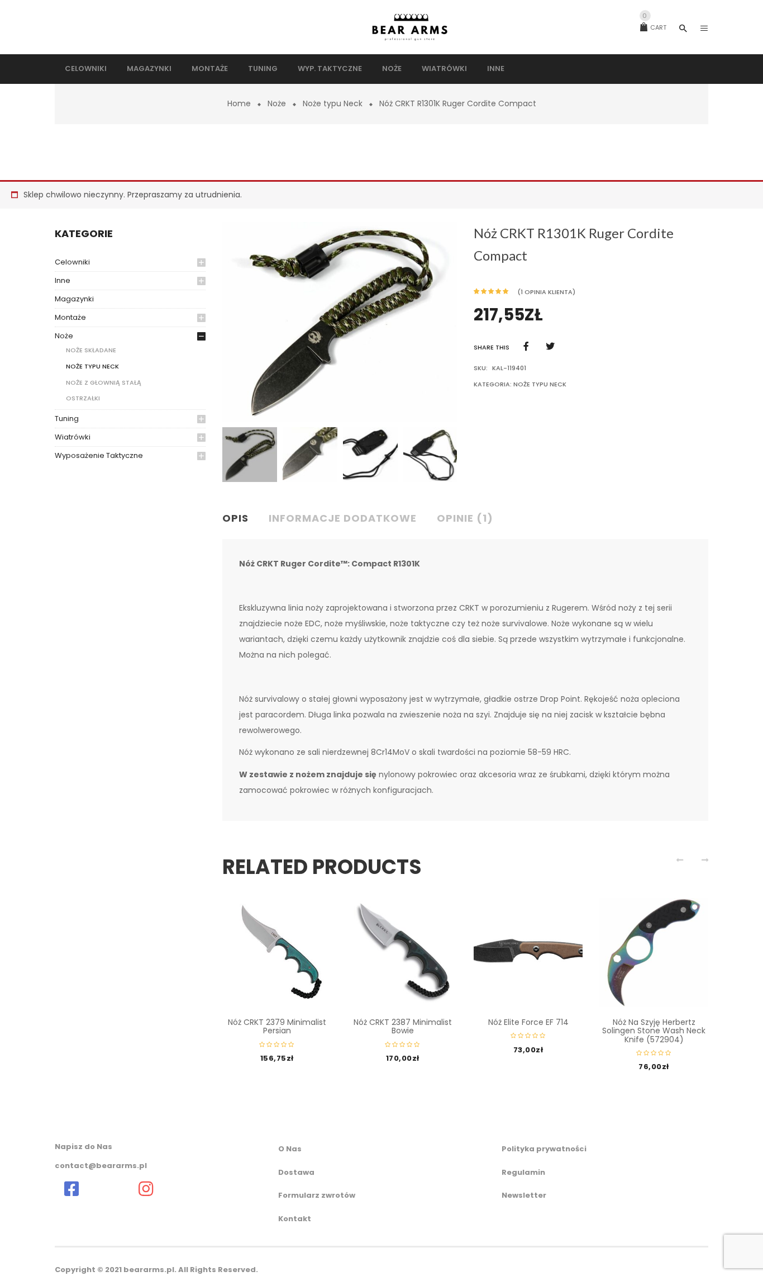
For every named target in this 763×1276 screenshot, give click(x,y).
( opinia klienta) (546, 291)
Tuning (67, 418)
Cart (654, 27)
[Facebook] (526, 346)
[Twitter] (550, 346)
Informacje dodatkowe (343, 518)
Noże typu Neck (333, 103)
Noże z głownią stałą (103, 382)
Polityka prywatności (544, 1148)
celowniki (72, 262)
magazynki (74, 299)
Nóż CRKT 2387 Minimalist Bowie (403, 1026)
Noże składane (91, 350)
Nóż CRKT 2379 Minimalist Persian (277, 1026)
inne (62, 280)
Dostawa (296, 1172)
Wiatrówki (72, 437)
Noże (277, 103)
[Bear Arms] (71, 1188)
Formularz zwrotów (316, 1195)
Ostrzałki (83, 398)
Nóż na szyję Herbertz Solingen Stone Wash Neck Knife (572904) (653, 1031)
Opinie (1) (465, 518)
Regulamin (523, 1172)
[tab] (239, 519)
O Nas (290, 1148)
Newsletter (524, 1195)
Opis (235, 518)
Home (239, 103)
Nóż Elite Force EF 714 (528, 1022)
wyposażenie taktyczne (99, 455)
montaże (70, 317)
